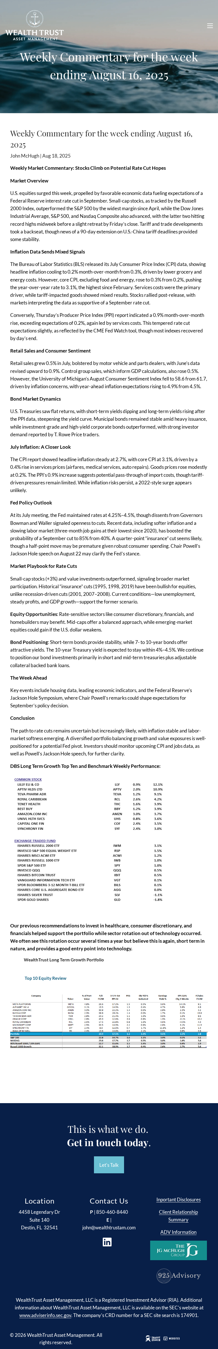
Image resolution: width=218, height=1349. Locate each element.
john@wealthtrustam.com (109, 1227)
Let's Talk (109, 1165)
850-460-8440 (112, 1212)
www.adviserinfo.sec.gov (45, 1315)
